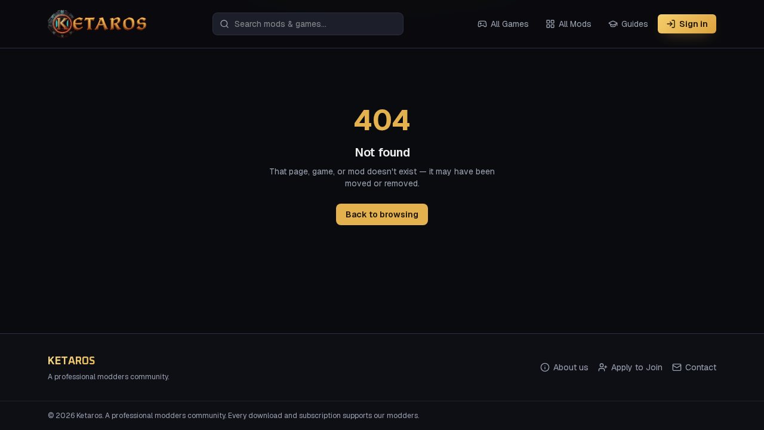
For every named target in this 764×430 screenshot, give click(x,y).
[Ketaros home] (97, 24)
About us (571, 367)
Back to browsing (382, 214)
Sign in (693, 24)
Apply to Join (637, 367)
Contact (700, 367)
